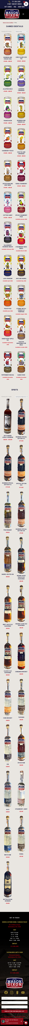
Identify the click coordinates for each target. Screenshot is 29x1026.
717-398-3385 (14, 946)
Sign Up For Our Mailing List (14, 1011)
